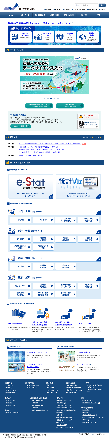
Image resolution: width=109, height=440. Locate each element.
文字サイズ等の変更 (79, 9)
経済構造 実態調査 (43, 286)
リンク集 (57, 9)
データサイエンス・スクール (38, 352)
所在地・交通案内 (84, 434)
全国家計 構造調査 (65, 239)
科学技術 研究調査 (88, 286)
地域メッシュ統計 (85, 323)
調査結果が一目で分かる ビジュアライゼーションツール (78, 195)
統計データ (8, 383)
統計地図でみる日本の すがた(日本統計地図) (63, 323)
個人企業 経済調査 (20, 294)
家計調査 (20, 239)
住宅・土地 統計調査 (88, 220)
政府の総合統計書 (15, 323)
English (103, 9)
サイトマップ (93, 9)
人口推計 (43, 220)
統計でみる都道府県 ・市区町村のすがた (39, 323)
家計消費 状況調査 (43, 239)
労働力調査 (20, 266)
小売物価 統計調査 (88, 239)
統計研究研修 (29, 383)
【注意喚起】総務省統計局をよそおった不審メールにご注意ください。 (39, 23)
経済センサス (20, 286)
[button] (44, 98)
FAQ (87, 383)
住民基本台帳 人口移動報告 (66, 220)
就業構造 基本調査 (43, 266)
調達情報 (48, 9)
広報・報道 (49, 383)
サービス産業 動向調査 (66, 294)
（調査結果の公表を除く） (70, 105)
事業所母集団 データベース (66, 286)
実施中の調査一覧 (21, 126)
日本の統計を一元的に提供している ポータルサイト (30, 195)
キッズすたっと (83, 364)
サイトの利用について (99, 434)
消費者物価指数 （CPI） (20, 247)
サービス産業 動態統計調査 (43, 294)
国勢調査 (20, 220)
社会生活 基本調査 (65, 266)
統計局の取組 (70, 383)
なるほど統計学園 (83, 352)
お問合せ (67, 9)
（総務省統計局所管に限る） (39, 105)
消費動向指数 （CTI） (43, 247)
